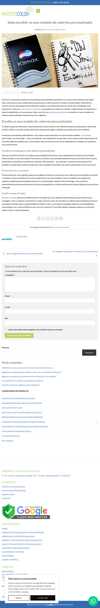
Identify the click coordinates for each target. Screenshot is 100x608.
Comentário (10, 275)
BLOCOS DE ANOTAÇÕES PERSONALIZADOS (22, 412)
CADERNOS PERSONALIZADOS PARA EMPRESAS (23, 422)
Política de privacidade (14, 491)
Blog (51, 227)
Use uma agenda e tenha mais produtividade (24, 253)
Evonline (61, 29)
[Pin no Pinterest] (57, 219)
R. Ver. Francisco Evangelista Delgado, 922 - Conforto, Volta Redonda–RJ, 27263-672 (36, 476)
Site (6, 318)
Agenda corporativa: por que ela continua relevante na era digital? (29, 376)
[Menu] (38, 11)
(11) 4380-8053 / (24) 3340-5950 (14, 574)
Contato (6, 498)
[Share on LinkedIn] (61, 219)
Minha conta (8, 495)
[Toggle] (97, 421)
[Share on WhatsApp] (39, 219)
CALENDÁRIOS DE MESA (13, 552)
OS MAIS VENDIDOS (11, 436)
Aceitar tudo (43, 598)
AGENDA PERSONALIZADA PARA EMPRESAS (22, 403)
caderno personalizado (58, 112)
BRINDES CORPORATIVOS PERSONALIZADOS (22, 540)
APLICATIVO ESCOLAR (12, 408)
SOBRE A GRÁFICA (10, 560)
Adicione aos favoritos (62, 227)
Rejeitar (19, 598)
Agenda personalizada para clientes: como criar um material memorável (31, 372)
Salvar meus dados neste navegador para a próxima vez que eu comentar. (36, 330)
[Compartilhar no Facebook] (43, 219)
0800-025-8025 (60, 2)
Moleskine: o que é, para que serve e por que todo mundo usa (27, 368)
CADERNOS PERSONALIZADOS (16, 548)
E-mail (8, 307)
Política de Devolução (13, 487)
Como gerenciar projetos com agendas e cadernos (22, 380)
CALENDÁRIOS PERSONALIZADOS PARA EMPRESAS (25, 426)
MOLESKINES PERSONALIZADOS (16, 431)
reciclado (86, 135)
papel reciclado (10, 197)
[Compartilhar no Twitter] (48, 219)
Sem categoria (8, 440)
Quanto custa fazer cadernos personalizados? (21, 385)
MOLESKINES (8, 556)
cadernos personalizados (30, 109)
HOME (4, 529)
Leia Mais (24, 592)
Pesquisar (5, 347)
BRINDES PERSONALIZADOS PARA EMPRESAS (22, 417)
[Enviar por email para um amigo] (52, 219)
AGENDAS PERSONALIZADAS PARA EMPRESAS (23, 533)
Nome (8, 296)
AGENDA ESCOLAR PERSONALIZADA (18, 398)
